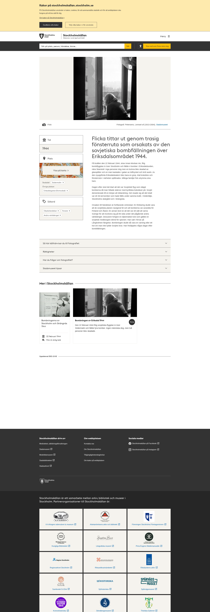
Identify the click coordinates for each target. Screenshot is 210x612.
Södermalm (57, 182)
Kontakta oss (89, 444)
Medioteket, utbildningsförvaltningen (53, 444)
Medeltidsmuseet (46, 455)
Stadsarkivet (44, 466)
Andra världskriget (51, 215)
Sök (127, 46)
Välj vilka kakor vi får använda (81, 25)
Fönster (65, 211)
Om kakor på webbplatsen (94, 460)
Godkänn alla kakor (51, 25)
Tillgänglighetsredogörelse (94, 455)
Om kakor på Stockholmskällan (51, 18)
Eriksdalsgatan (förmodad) (55, 190)
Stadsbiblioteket (45, 460)
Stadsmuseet (162, 125)
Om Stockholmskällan (92, 449)
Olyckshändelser (50, 211)
